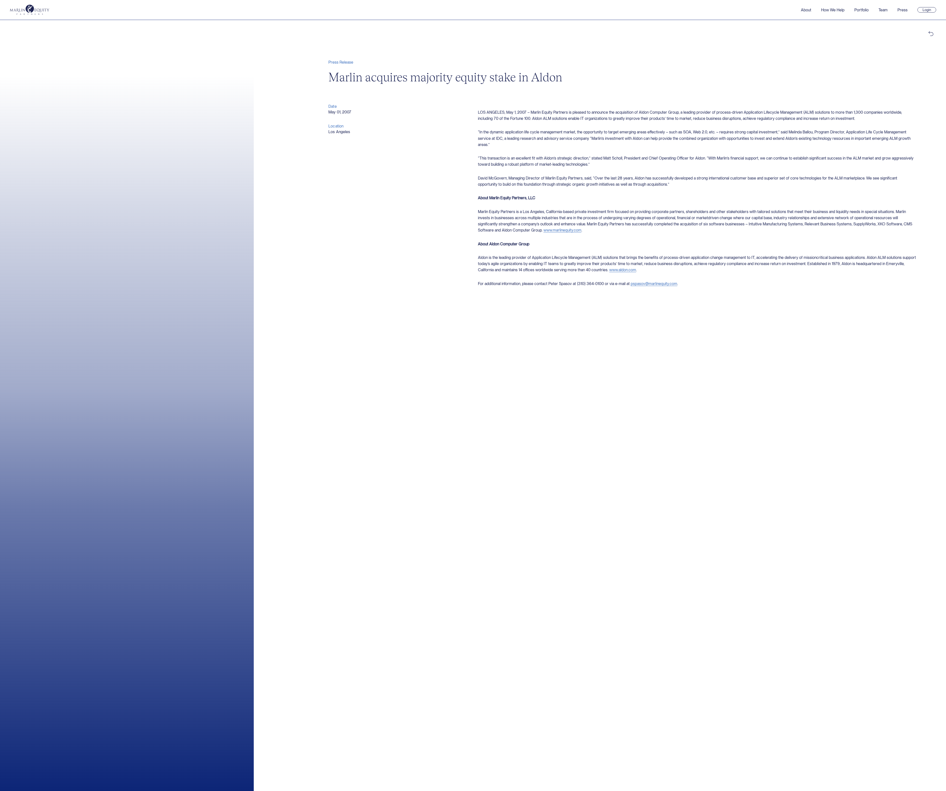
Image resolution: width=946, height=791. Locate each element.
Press (902, 10)
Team (883, 10)
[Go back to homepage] (29, 10)
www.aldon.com (622, 270)
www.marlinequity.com (562, 230)
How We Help (833, 10)
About (806, 10)
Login (928, 10)
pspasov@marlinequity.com (654, 283)
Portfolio (861, 10)
